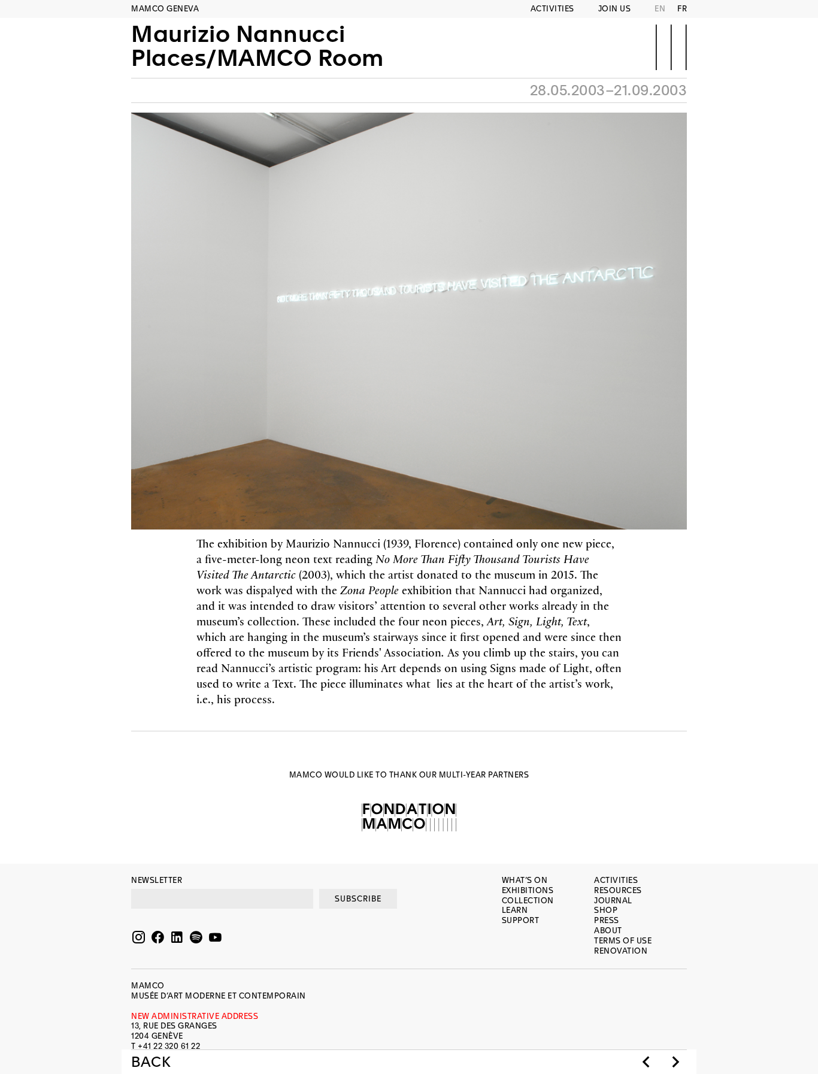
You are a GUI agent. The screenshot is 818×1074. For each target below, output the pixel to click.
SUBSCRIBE (358, 898)
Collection (528, 900)
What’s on (525, 880)
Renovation (620, 950)
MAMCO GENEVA (165, 8)
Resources (618, 890)
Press (606, 920)
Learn (515, 910)
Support (521, 920)
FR (682, 8)
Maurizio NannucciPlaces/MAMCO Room (257, 46)
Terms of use (623, 940)
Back (151, 1062)
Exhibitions (528, 890)
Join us (614, 8)
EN (660, 8)
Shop (605, 910)
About (608, 930)
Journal (613, 900)
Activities (552, 8)
